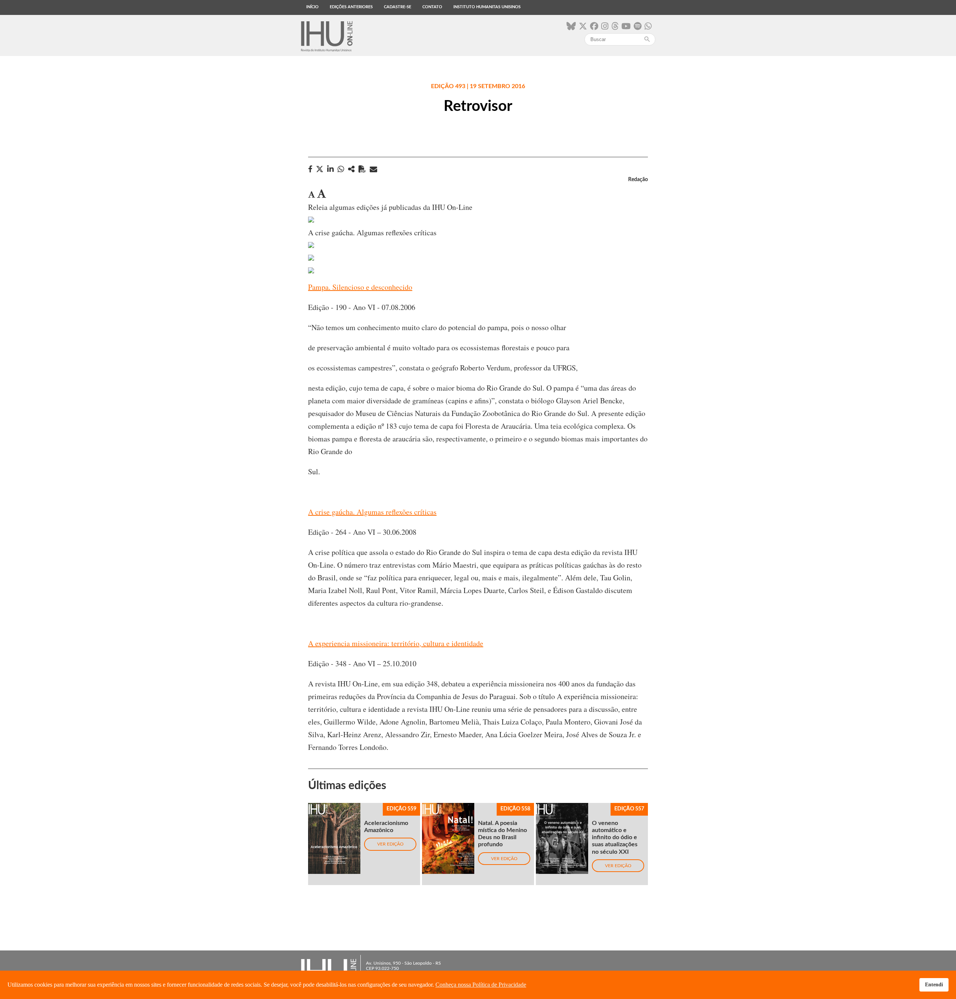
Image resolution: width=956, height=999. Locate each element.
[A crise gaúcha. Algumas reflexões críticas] (311, 220)
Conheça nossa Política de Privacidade (480, 984)
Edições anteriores (351, 7)
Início (312, 7)
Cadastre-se (397, 7)
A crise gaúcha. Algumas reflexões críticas (372, 512)
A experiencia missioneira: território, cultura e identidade (395, 643)
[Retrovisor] (351, 169)
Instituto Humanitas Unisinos (487, 7)
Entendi (934, 984)
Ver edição (390, 844)
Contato (432, 7)
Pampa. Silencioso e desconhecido (360, 287)
